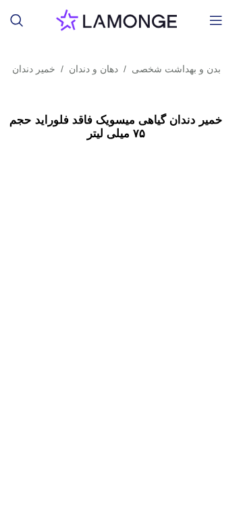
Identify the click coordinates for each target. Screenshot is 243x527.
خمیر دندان (33, 69)
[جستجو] (16, 20)
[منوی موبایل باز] (216, 20)
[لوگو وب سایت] (116, 19)
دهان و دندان (93, 69)
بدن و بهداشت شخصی (176, 69)
